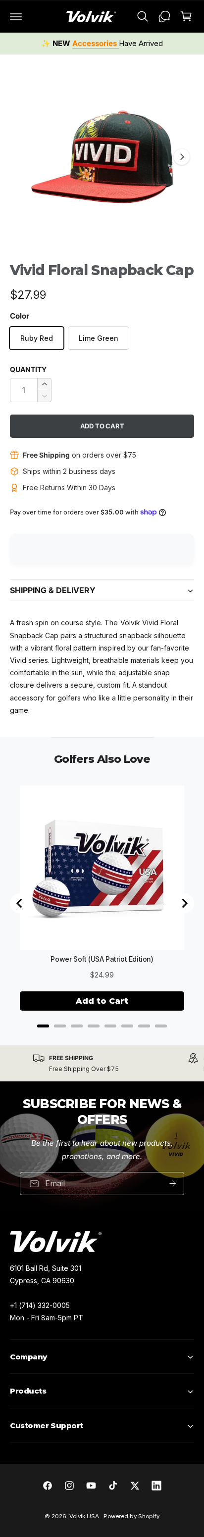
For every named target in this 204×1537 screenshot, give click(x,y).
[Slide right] (182, 157)
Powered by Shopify (131, 1516)
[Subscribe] (173, 1183)
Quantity (28, 369)
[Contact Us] (164, 16)
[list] (102, 1063)
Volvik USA (84, 1516)
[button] (16, 16)
